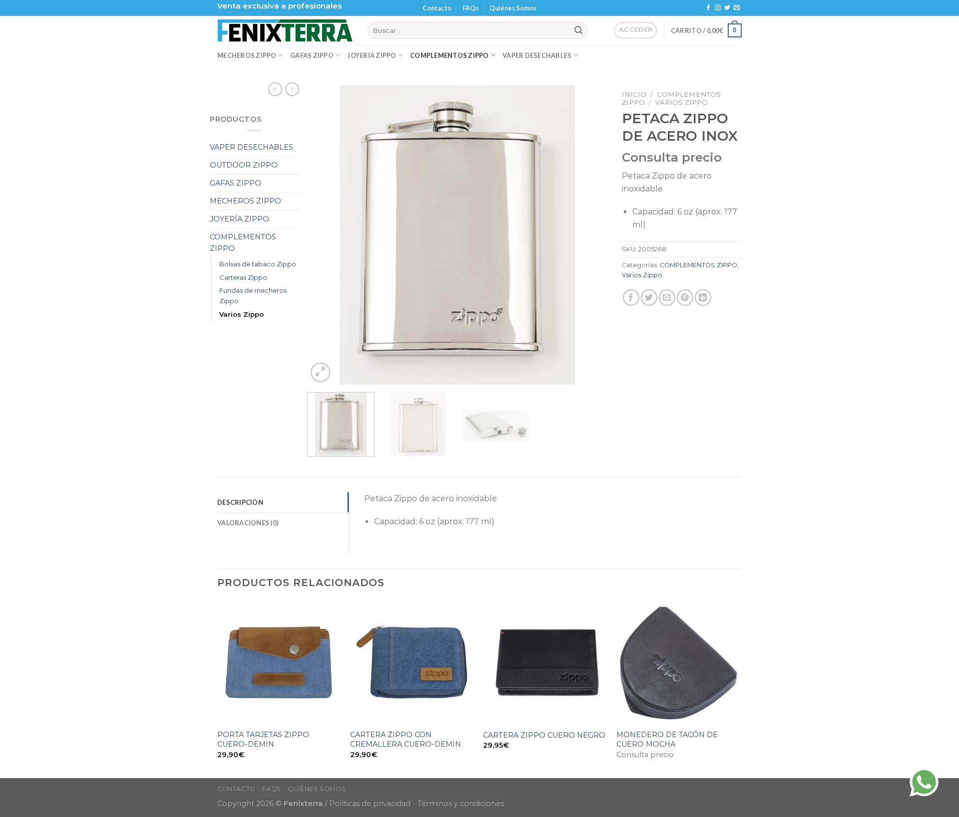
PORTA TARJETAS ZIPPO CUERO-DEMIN (263, 739)
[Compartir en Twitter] (649, 297)
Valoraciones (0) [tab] (247, 523)
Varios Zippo (241, 314)
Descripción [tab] (240, 502)
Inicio (634, 94)
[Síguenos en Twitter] (727, 7)
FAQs (471, 8)
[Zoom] (320, 372)
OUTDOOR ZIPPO (244, 165)
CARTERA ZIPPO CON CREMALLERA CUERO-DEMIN (405, 739)
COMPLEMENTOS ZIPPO (449, 55)
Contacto (437, 8)
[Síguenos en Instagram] (718, 7)
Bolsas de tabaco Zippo (257, 264)
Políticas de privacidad (370, 803)
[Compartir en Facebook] (631, 297)
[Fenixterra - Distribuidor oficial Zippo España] (285, 30)
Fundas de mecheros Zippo (253, 295)
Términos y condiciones (461, 803)
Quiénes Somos (512, 8)
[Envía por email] (667, 297)
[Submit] (578, 30)
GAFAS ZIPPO (312, 55)
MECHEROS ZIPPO (247, 55)
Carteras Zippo (243, 277)
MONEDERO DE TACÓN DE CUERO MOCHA (667, 739)
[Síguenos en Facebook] (708, 7)
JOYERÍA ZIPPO (371, 55)
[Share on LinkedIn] (703, 297)
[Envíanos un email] (737, 7)
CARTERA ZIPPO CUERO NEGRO (544, 735)
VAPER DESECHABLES (536, 55)
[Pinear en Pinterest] (685, 297)
